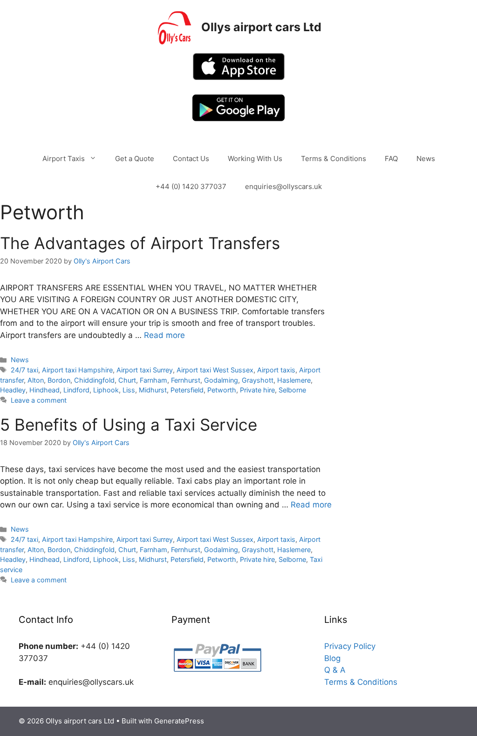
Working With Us (255, 158)
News (425, 158)
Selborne (292, 390)
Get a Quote (134, 158)
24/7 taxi (24, 370)
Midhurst (153, 390)
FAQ (391, 158)
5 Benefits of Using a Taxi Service (128, 424)
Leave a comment (39, 400)
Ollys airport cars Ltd (261, 27)
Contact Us (191, 158)
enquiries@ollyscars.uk (283, 186)
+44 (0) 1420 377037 (191, 186)
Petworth (221, 390)
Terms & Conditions (333, 158)
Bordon (59, 380)
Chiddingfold (94, 380)
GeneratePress (179, 720)
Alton (35, 380)
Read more (164, 335)
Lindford (76, 390)
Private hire (257, 390)
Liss (129, 390)
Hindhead (44, 390)
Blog (332, 658)
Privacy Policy (349, 646)
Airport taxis (276, 370)
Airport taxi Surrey (144, 370)
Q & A (335, 670)
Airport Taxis (63, 158)
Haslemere (294, 380)
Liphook (106, 390)
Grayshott (257, 380)
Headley (13, 390)
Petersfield (187, 390)
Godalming (221, 380)
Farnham (153, 380)
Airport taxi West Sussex (215, 370)
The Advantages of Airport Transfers (140, 243)
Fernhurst (185, 380)
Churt (127, 380)
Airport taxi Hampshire (77, 370)
